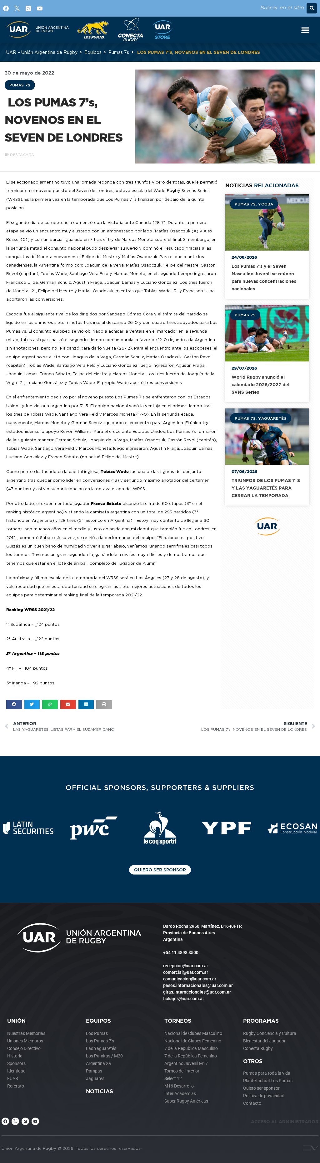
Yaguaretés (272, 418)
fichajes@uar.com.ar (183, 998)
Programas (261, 1021)
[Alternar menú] (305, 29)
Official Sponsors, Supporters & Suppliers (160, 787)
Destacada (22, 155)
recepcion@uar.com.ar (185, 965)
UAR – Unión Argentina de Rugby (42, 52)
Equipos (93, 52)
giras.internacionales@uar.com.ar (197, 991)
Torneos (177, 1021)
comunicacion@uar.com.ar (189, 978)
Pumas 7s (118, 52)
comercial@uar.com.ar (185, 972)
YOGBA (265, 204)
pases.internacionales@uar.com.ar (198, 985)
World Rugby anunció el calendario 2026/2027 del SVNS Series (260, 384)
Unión (16, 1021)
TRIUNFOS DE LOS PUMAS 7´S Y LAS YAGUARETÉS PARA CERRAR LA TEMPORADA (266, 488)
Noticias (99, 1091)
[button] (312, 8)
